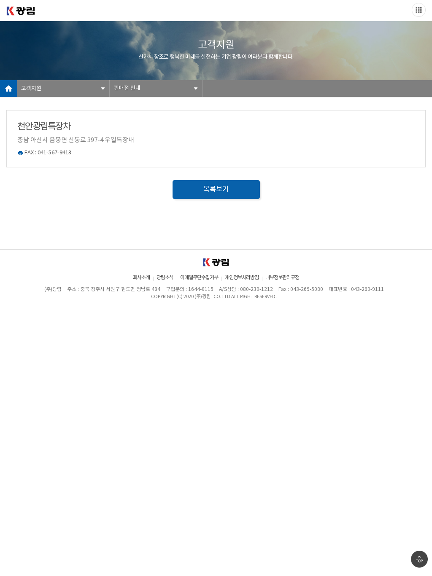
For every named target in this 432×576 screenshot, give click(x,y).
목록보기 (216, 189)
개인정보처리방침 (242, 277)
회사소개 (141, 277)
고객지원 (31, 89)
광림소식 (165, 277)
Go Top (419, 559)
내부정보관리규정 (282, 277)
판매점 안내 (127, 88)
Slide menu (419, 10)
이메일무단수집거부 (199, 277)
